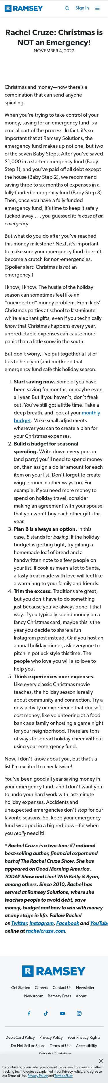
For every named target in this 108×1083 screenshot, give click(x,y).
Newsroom (33, 996)
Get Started (20, 988)
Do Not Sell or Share (28, 1046)
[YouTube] (62, 1013)
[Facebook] (29, 1013)
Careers (41, 988)
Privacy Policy (38, 1076)
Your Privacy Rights (83, 1038)
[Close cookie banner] (101, 1060)
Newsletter (85, 988)
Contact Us (62, 988)
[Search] (67, 8)
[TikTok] (46, 1013)
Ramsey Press (59, 996)
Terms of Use (63, 1076)
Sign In (82, 8)
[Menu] (97, 8)
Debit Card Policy (20, 1038)
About (81, 996)
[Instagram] (79, 1013)
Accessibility (86, 1046)
